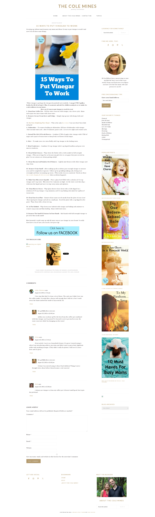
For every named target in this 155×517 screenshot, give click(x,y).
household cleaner (60, 272)
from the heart (106, 120)
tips (68, 272)
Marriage (104, 129)
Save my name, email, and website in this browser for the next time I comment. (52, 456)
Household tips (49, 270)
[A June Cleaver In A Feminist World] (115, 265)
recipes (103, 137)
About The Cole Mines (112, 501)
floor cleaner (66, 123)
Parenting (104, 131)
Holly (36, 384)
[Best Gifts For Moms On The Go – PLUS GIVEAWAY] (115, 357)
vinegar (76, 272)
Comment (30, 414)
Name (28, 434)
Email (28, 441)
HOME (63, 478)
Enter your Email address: (110, 97)
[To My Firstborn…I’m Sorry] (115, 311)
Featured (104, 118)
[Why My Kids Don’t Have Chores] (115, 175)
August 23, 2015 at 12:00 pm (46, 313)
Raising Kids (105, 135)
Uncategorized (72, 270)
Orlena (37, 337)
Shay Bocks (91, 512)
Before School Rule (108, 242)
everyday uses (48, 272)
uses (71, 272)
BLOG (63, 480)
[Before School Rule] (115, 220)
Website (28, 448)
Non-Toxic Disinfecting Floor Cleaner (39, 123)
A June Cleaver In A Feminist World (112, 288)
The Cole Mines (77, 6)
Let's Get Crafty (106, 127)
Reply (31, 304)
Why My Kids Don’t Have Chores (111, 198)
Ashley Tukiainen (40, 290)
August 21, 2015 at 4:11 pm (42, 293)
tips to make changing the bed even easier (38, 175)
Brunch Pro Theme (79, 512)
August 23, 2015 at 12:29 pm (43, 387)
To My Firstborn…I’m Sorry (110, 334)
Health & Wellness (107, 122)
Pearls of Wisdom (61, 270)
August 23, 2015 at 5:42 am (43, 340)
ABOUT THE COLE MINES (69, 483)
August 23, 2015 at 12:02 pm (46, 362)
